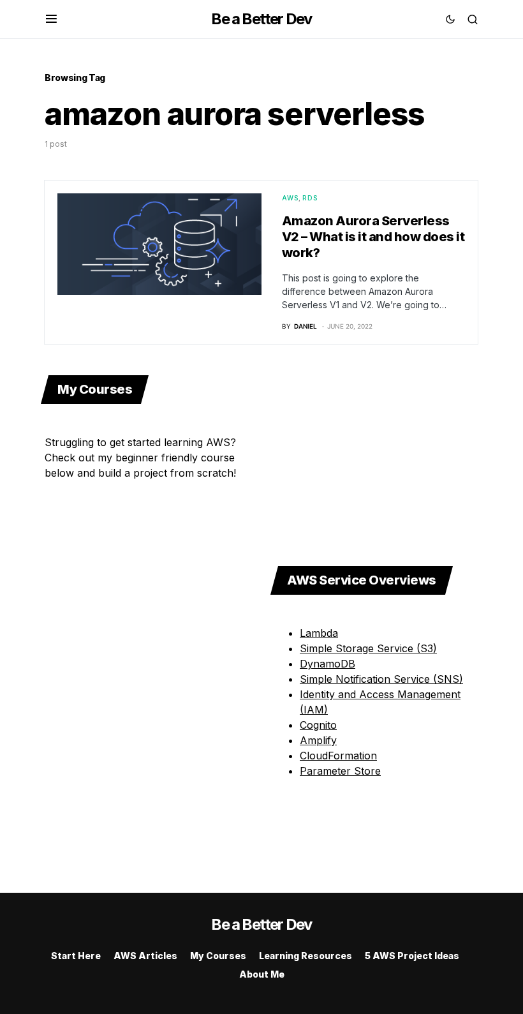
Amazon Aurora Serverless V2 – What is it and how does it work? (373, 236)
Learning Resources (305, 955)
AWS (290, 198)
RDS (310, 198)
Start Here (76, 955)
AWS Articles (145, 955)
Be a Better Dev (261, 19)
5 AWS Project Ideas (412, 955)
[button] (51, 19)
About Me (261, 974)
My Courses (218, 955)
